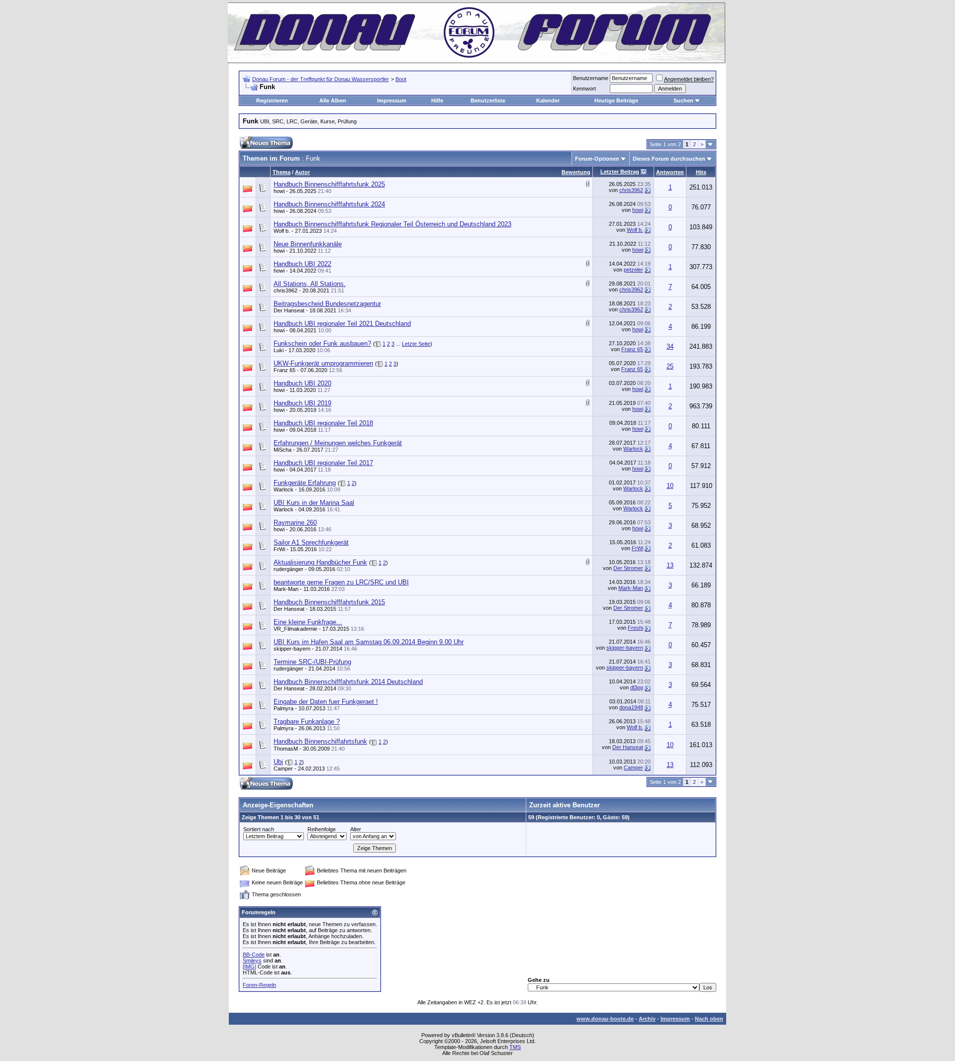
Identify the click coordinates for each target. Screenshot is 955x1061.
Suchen (683, 100)
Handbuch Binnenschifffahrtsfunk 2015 (329, 602)
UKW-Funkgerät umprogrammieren (323, 363)
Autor (302, 172)
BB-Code (254, 955)
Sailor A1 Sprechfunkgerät (311, 542)
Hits (701, 172)
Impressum (391, 100)
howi (279, 191)
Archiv (647, 1019)
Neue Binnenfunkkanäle (308, 244)
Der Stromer (628, 568)
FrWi (279, 549)
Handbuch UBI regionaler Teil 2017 (323, 463)
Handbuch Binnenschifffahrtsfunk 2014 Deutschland (348, 681)
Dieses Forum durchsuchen (669, 159)
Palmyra (283, 708)
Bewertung (576, 172)
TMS (515, 1047)
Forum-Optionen (597, 159)
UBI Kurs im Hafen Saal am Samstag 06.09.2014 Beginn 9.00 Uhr (369, 642)
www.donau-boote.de (605, 1019)
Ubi (278, 762)
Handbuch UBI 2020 (302, 383)
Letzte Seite (416, 344)
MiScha (282, 450)
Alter (355, 829)
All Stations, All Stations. (310, 284)
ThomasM (286, 749)
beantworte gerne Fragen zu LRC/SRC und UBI (341, 582)
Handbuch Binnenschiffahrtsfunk (320, 741)
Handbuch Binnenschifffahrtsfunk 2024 (329, 204)
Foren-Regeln (259, 985)
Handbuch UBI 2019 (302, 403)
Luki (279, 350)
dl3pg (636, 687)
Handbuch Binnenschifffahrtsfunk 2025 (329, 184)
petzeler (633, 270)
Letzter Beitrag (619, 172)
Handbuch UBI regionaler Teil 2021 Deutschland (342, 323)
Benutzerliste (488, 100)
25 (670, 366)
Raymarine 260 (295, 522)
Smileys (252, 961)
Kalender (548, 100)
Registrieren (272, 100)
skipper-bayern (292, 649)
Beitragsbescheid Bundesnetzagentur (327, 303)
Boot (400, 79)
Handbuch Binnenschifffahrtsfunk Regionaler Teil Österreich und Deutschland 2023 (392, 224)
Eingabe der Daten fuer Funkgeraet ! (326, 701)
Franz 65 (632, 349)
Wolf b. (282, 231)
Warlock (633, 449)
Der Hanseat (289, 310)
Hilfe (437, 100)
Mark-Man (286, 589)
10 (670, 485)
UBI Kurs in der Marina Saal (314, 502)
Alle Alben (332, 100)
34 (670, 346)
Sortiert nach (258, 829)
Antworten (670, 172)
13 (670, 565)
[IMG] (249, 966)
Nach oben (709, 1019)
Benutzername (590, 78)
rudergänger (288, 569)
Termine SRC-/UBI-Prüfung (312, 662)
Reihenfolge (321, 829)
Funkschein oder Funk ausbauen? (322, 343)
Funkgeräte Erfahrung (305, 482)
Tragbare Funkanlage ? (307, 721)
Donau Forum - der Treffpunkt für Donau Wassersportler (320, 79)
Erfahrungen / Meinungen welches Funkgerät (338, 443)
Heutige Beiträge (616, 100)
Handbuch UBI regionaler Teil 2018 (323, 423)
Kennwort (584, 89)
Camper (283, 769)
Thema (281, 172)
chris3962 (631, 190)
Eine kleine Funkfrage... (308, 622)
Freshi (635, 628)
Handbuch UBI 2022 (302, 264)
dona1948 (631, 707)
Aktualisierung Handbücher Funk (320, 562)
